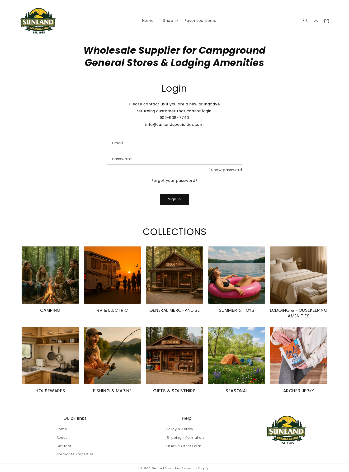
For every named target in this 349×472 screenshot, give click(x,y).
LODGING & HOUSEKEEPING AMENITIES (298, 313)
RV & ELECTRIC (112, 310)
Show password (226, 170)
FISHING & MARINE (112, 390)
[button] (168, 20)
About (62, 437)
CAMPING (50, 310)
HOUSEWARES (50, 390)
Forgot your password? (174, 180)
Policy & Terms (179, 429)
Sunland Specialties (166, 468)
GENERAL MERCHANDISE (174, 310)
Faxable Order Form (184, 446)
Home (62, 429)
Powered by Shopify (194, 468)
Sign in (174, 199)
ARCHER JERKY (298, 390)
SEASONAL (237, 390)
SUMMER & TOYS (237, 310)
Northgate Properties (75, 454)
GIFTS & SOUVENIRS (174, 390)
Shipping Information (185, 437)
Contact (64, 446)
